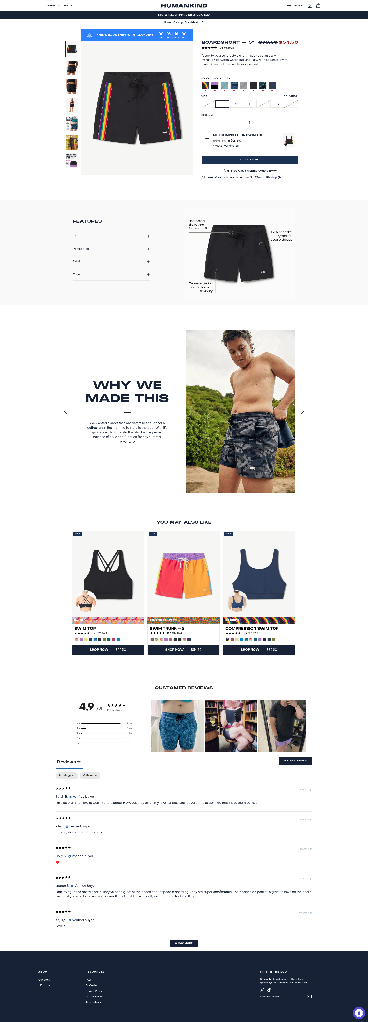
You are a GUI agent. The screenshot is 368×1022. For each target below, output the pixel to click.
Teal (224, 85)
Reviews (294, 5)
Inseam (207, 115)
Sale (68, 5)
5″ (249, 122)
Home (168, 22)
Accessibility (93, 1002)
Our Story (44, 980)
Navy (272, 85)
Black (253, 85)
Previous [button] (65, 411)
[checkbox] (90, 775)
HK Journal (44, 985)
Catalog (178, 22)
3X (291, 104)
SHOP (52, 5)
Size (204, 96)
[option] (184, 15)
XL (263, 104)
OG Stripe (205, 85)
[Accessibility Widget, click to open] (359, 1013)
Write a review (296, 761)
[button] (104, 723)
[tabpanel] (184, 861)
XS (208, 104)
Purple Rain (215, 85)
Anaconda (234, 85)
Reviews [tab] (69, 762)
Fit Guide (291, 96)
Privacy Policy (94, 991)
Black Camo (243, 85)
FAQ (88, 980)
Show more (184, 943)
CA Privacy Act (95, 997)
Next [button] (302, 411)
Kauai (263, 85)
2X (277, 104)
